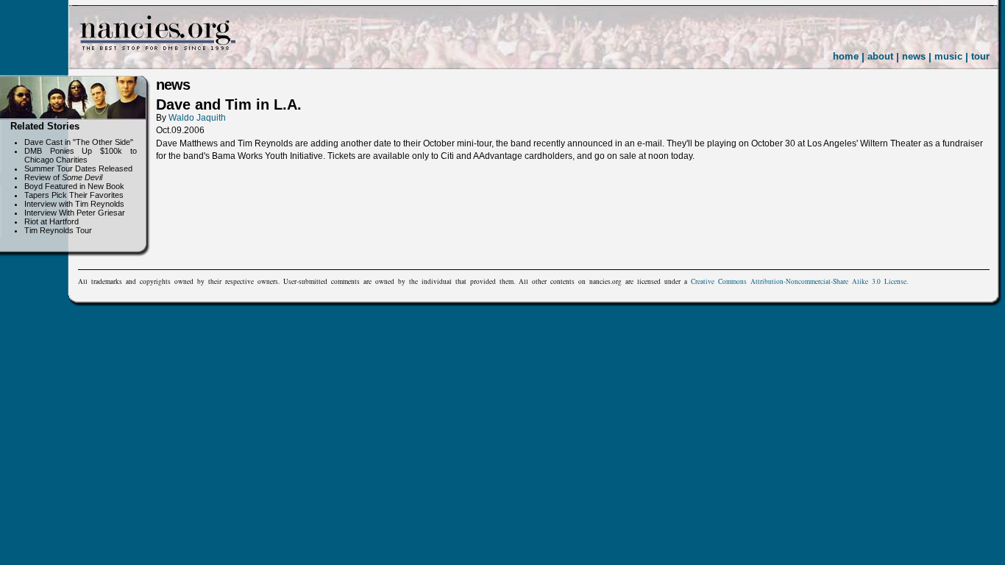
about (880, 56)
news (914, 56)
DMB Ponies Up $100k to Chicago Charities (80, 155)
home (846, 56)
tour (980, 56)
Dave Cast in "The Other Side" (78, 142)
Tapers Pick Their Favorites (74, 195)
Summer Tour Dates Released (78, 168)
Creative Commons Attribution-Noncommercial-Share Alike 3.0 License (798, 281)
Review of (63, 177)
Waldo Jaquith (197, 118)
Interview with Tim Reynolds (74, 203)
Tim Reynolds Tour (58, 230)
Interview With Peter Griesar (74, 212)
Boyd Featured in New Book (74, 186)
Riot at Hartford (51, 221)
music (948, 56)
